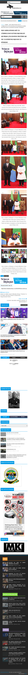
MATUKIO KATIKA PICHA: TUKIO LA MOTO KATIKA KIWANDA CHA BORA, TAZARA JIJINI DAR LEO (17, 605)
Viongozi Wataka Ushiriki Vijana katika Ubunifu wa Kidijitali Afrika (13, 351)
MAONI (23, 416)
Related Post (5, 305)
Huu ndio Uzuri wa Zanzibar (12, 432)
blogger (5, 357)
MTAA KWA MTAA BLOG (5, 672)
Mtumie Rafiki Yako (6, 285)
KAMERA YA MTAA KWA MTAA (10, 594)
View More (24, 305)
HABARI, (18, 46)
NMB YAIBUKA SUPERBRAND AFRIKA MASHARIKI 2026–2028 (13, 320)
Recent (5, 416)
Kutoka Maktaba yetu (11, 449)
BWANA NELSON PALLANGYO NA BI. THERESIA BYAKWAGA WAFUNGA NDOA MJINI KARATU (17, 586)
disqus (13, 357)
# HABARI (6, 276)
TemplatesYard (14, 671)
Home (2, 24)
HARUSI (5, 559)
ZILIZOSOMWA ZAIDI (14, 417)
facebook (23, 357)
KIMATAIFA (5, 630)
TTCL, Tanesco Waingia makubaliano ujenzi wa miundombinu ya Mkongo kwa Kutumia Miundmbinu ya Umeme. (16, 456)
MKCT (26, 673)
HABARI (10, 20)
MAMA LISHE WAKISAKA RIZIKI (14, 610)
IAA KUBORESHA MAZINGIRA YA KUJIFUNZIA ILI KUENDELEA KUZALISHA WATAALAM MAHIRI (13, 336)
